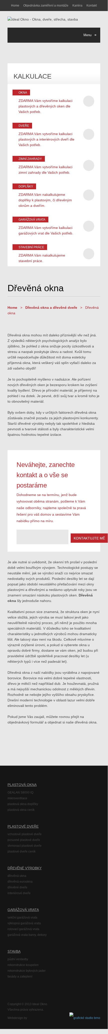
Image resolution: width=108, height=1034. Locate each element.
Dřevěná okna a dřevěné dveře (51, 308)
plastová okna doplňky (23, 804)
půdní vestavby (18, 959)
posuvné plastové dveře (24, 840)
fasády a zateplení (20, 976)
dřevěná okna (17, 876)
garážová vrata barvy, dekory (27, 935)
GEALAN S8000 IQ (20, 792)
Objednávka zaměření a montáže (45, 5)
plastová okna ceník (21, 810)
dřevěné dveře (17, 887)
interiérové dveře (19, 893)
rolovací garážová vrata (23, 929)
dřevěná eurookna (20, 881)
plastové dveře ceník (22, 851)
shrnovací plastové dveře (25, 845)
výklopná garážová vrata (24, 923)
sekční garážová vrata (22, 917)
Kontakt (91, 5)
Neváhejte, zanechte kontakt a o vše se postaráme (46, 475)
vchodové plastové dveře (25, 834)
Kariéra (77, 5)
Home (15, 5)
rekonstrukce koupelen (23, 965)
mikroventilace (17, 798)
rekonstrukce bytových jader (27, 970)
